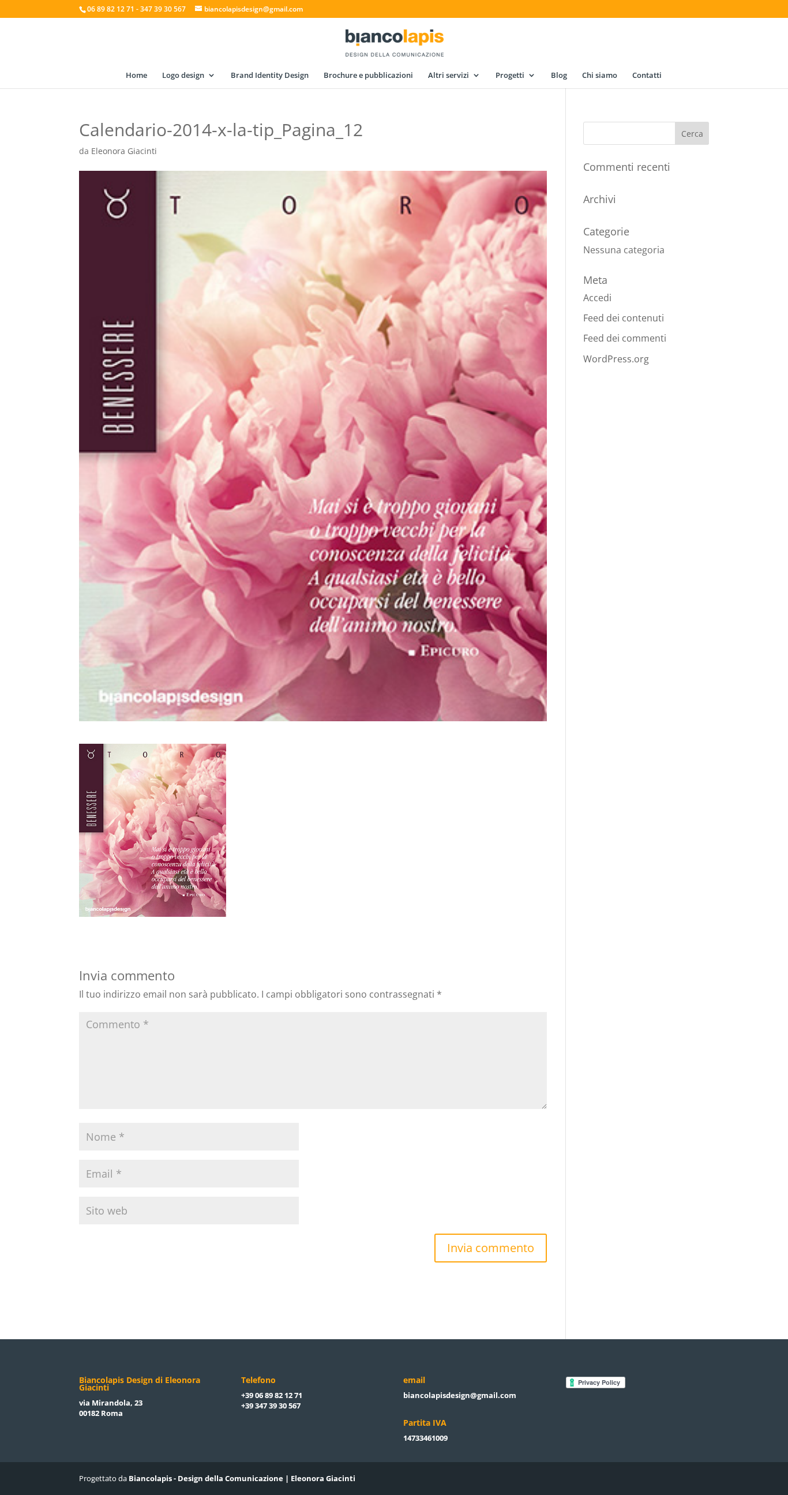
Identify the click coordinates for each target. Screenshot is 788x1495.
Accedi (597, 297)
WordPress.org (616, 359)
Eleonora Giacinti (124, 150)
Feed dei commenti (624, 338)
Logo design (183, 75)
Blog (559, 75)
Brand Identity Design (270, 75)
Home (136, 75)
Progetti (510, 75)
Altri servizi (448, 75)
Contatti (647, 75)
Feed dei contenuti (623, 318)
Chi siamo (599, 75)
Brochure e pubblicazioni (368, 75)
